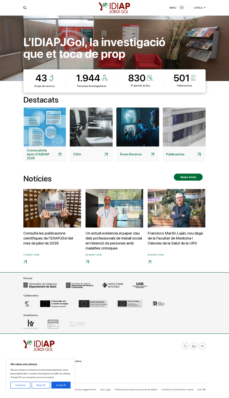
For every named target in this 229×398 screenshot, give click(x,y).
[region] (40, 375)
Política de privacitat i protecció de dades (135, 389)
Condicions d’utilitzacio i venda (177, 389)
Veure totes (188, 177)
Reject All (40, 385)
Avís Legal (105, 389)
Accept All (61, 385)
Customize (20, 385)
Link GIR (201, 389)
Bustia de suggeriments (84, 389)
